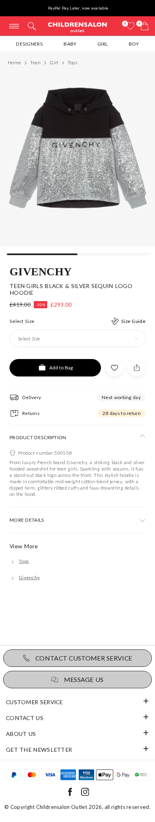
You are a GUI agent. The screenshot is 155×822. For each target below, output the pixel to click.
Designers (29, 44)
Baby (70, 44)
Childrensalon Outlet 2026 (69, 807)
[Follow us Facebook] (70, 794)
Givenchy (41, 270)
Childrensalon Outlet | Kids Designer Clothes (77, 26)
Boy (134, 44)
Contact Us (24, 717)
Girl (102, 44)
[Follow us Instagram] (85, 794)
